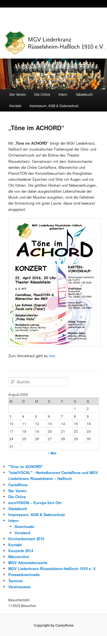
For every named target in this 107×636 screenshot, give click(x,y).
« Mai (52, 453)
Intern (62, 94)
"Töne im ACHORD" (25, 466)
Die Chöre (42, 94)
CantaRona (17, 484)
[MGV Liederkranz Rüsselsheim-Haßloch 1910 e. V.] (53, 53)
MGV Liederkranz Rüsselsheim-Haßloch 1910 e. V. (52, 568)
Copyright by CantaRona (54, 625)
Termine (15, 580)
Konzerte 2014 (20, 550)
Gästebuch (84, 94)
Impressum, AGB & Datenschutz (54, 105)
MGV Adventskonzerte (27, 562)
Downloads (24, 526)
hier (52, 355)
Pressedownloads (24, 574)
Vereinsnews (19, 586)
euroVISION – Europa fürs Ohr (35, 502)
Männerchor (18, 556)
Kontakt (15, 105)
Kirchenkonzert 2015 (26, 538)
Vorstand (22, 532)
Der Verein (17, 94)
